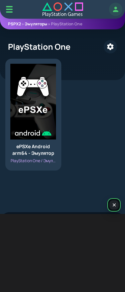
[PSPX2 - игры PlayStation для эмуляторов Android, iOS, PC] (62, 9)
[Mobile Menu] (9, 9)
